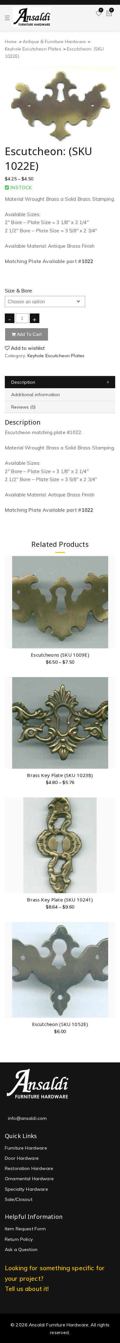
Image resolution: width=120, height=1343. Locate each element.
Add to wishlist (27, 348)
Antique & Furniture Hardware (54, 41)
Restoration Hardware (29, 1168)
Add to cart (29, 334)
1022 (87, 261)
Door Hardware (22, 1158)
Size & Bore (18, 290)
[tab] (60, 382)
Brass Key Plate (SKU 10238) (60, 775)
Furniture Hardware (26, 1148)
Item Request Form (25, 1229)
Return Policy (19, 1239)
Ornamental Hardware (29, 1178)
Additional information (35, 394)
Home (11, 41)
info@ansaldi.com (27, 1118)
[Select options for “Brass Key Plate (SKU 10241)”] (110, 845)
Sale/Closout (18, 1199)
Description (23, 382)
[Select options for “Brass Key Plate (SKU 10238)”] (110, 721)
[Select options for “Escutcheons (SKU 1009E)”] (110, 600)
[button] (110, 970)
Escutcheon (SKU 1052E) (60, 1024)
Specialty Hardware (26, 1189)
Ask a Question (21, 1249)
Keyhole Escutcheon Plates (33, 48)
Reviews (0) (23, 407)
